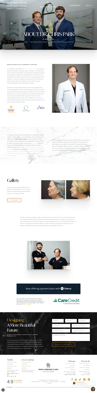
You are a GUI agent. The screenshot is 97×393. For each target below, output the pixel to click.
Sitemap (49, 383)
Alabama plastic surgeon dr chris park (62, 42)
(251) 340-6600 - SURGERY (16, 2)
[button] (64, 267)
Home (25, 42)
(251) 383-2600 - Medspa (16, 6)
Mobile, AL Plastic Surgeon (30, 69)
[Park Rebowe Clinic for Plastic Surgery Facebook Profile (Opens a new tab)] (72, 379)
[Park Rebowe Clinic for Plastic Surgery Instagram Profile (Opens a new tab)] (84, 379)
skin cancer (35, 143)
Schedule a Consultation (64, 344)
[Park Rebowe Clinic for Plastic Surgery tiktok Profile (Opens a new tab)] (80, 379)
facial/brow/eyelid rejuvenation (27, 147)
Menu (90, 5)
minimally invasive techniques (14, 153)
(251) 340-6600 (12, 362)
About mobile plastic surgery (39, 42)
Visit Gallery (14, 200)
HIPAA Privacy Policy (53, 381)
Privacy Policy (45, 381)
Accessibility (63, 381)
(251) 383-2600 (12, 366)
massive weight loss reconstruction (32, 151)
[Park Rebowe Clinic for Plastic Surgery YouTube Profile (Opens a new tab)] (76, 379)
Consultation (74, 5)
